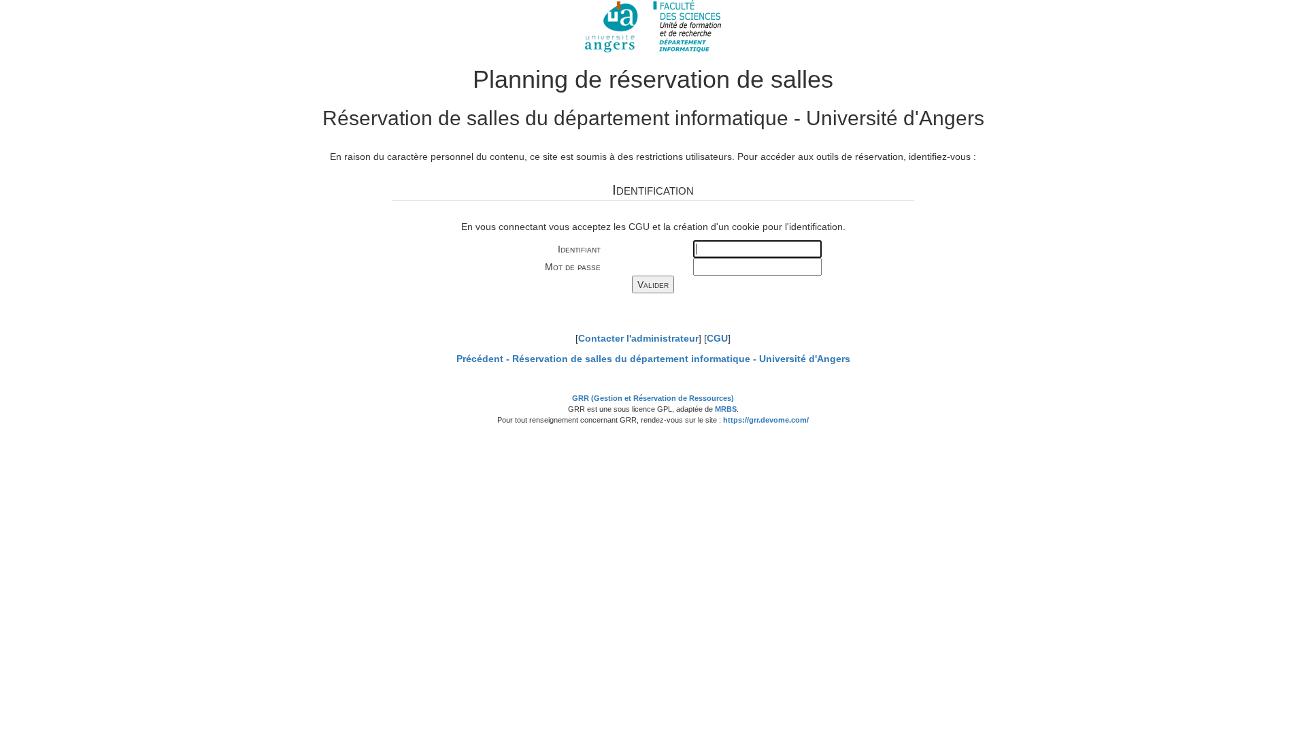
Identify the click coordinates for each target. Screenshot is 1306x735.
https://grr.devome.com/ (766, 420)
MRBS (726, 409)
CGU (717, 338)
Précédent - (653, 358)
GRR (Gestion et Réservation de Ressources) (653, 398)
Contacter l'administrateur (638, 338)
